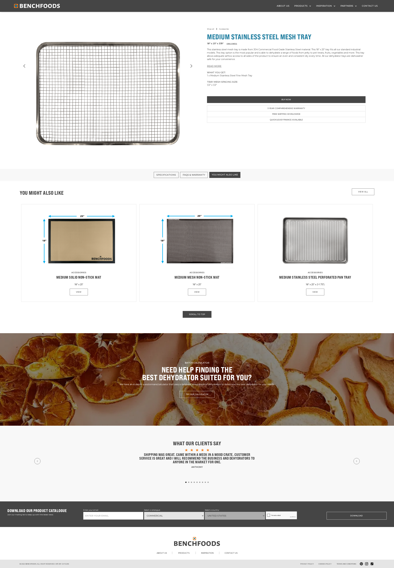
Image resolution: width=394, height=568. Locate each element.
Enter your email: (91, 510)
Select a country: (212, 510)
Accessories (78, 272)
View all (363, 192)
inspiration (207, 553)
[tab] (166, 175)
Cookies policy (325, 564)
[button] (303, 6)
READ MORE (214, 66)
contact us (370, 5)
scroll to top (197, 314)
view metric (232, 43)
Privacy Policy (307, 564)
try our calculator (197, 394)
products (183, 553)
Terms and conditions (346, 564)
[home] (37, 6)
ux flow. (65, 564)
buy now (286, 99)
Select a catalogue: (152, 510)
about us (283, 5)
